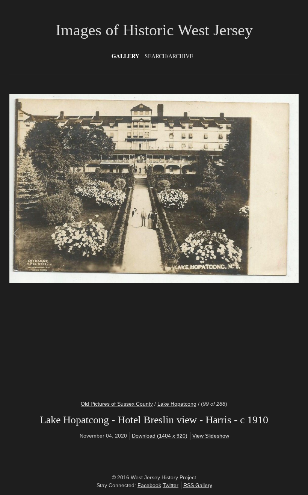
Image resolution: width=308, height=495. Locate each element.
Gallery (125, 56)
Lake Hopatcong (176, 404)
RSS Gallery (197, 485)
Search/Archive (169, 56)
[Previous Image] (85, 242)
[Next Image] (222, 242)
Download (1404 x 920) (159, 436)
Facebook (149, 485)
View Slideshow (210, 436)
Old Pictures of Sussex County (117, 404)
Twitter (170, 485)
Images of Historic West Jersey (154, 30)
